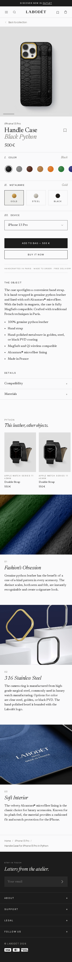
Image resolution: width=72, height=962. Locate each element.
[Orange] (51, 169)
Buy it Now (36, 254)
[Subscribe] (62, 882)
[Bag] (65, 12)
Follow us (12, 931)
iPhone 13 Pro (22, 840)
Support (11, 909)
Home (7, 840)
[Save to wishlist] (65, 130)
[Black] (9, 169)
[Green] (61, 169)
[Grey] (19, 169)
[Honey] (40, 169)
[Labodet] (36, 12)
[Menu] (6, 12)
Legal (9, 920)
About (9, 898)
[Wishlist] (57, 12)
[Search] (14, 12)
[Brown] (30, 169)
